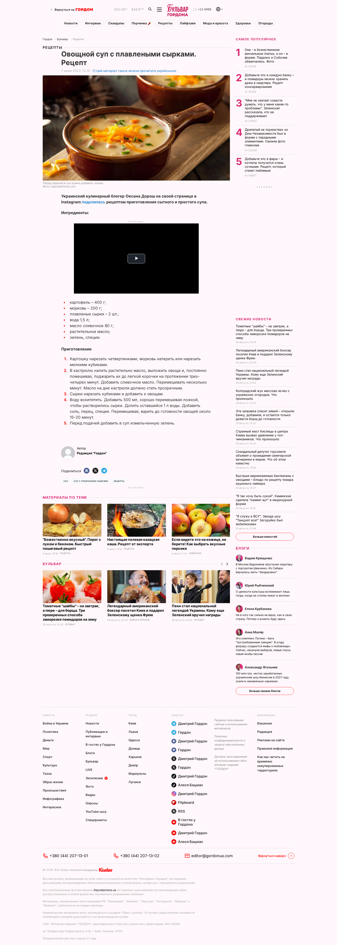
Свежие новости (253, 319)
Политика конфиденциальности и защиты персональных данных (229, 742)
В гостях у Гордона (100, 744)
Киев (132, 723)
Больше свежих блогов (264, 691)
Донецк (134, 748)
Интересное (52, 807)
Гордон (47, 39)
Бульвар (62, 39)
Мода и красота (215, 23)
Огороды (265, 23)
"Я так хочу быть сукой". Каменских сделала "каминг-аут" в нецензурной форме (264, 500)
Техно (47, 774)
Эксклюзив (94, 778)
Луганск (135, 782)
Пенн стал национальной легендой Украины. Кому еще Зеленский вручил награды (198, 610)
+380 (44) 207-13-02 (139, 855)
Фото (90, 786)
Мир (46, 748)
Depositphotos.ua (105, 890)
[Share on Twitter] (95, 471)
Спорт (47, 757)
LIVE (89, 770)
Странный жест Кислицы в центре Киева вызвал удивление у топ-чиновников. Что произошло (262, 435)
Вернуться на (64, 9)
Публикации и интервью (97, 734)
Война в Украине (140, 620)
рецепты (119, 480)
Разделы (91, 715)
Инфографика (53, 799)
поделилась (93, 202)
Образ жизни (53, 782)
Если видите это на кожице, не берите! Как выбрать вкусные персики (199, 544)
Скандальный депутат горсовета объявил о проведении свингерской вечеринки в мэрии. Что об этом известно (263, 457)
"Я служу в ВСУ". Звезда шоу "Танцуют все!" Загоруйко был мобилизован (259, 520)
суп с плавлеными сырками (91, 480)
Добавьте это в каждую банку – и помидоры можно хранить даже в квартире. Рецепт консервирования (269, 81)
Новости (71, 23)
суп (66, 480)
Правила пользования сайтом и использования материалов (230, 724)
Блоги (242, 548)
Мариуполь (137, 774)
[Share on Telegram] (104, 471)
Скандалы (116, 23)
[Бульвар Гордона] (177, 9)
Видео (90, 795)
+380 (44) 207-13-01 (69, 855)
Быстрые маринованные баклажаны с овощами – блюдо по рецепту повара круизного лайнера (265, 479)
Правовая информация (275, 748)
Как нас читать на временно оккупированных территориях (271, 763)
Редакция (264, 732)
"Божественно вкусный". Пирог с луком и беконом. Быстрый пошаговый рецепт (72, 544)
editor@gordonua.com (212, 855)
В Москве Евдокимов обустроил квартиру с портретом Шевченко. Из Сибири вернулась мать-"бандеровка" (264, 568)
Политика (50, 732)
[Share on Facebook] (87, 471)
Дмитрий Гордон (192, 724)
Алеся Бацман (190, 785)
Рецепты (165, 23)
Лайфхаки (188, 23)
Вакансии (264, 723)
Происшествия (54, 790)
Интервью (93, 23)
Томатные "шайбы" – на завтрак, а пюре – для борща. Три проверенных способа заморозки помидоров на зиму (264, 332)
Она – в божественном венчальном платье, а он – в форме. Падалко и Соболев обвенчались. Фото (266, 55)
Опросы (92, 803)
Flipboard (186, 802)
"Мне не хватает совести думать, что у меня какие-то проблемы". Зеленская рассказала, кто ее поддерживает (266, 108)
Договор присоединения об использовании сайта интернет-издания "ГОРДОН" (230, 762)
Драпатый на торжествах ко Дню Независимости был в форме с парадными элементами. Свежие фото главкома (266, 137)
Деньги (48, 740)
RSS (181, 811)
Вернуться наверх (272, 856)
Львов (133, 732)
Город (133, 715)
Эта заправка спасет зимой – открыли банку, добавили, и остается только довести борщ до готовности (265, 415)
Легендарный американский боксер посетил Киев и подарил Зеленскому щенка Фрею (135, 610)
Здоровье (243, 23)
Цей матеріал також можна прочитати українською (136, 70)
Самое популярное (256, 39)
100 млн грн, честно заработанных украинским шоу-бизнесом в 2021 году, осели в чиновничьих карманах (262, 677)
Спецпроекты (96, 820)
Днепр (133, 765)
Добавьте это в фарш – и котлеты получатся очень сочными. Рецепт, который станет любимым (265, 164)
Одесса (134, 740)
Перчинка (140, 23)
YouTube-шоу (96, 812)
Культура (50, 765)
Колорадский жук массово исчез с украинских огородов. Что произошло (263, 395)
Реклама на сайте (271, 740)
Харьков (135, 757)
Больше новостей (265, 536)
